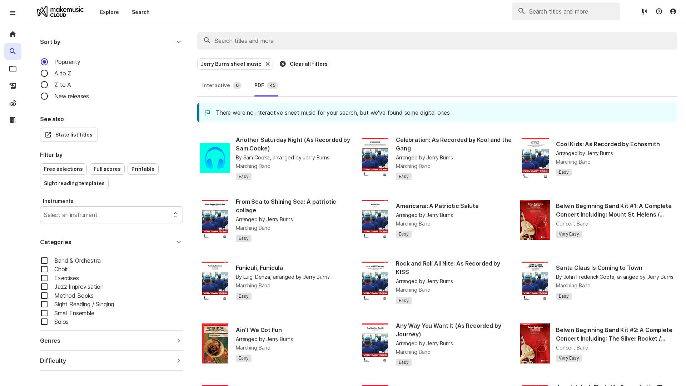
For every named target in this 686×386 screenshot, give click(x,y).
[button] (111, 42)
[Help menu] (659, 11)
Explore (109, 12)
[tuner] (644, 11)
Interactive (220, 85)
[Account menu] (673, 11)
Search (141, 12)
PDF (264, 85)
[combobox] (45, 215)
